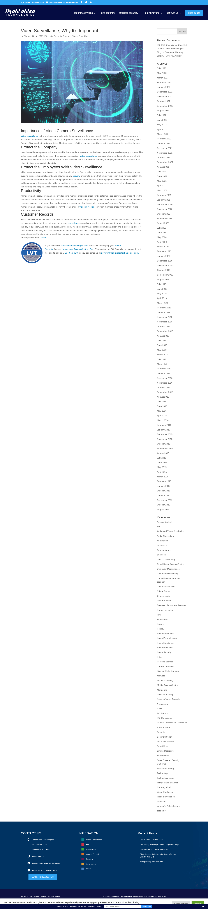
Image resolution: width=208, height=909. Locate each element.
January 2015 (163, 486)
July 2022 (161, 115)
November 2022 (165, 96)
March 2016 (163, 420)
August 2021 (163, 167)
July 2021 (161, 171)
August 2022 (163, 110)
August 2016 (163, 397)
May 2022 (162, 124)
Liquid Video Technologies (120, 896)
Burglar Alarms (164, 550)
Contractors (152, 13)
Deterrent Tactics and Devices (171, 605)
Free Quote (194, 13)
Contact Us (172, 13)
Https (159, 657)
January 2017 (163, 373)
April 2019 (162, 298)
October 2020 (163, 214)
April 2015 (162, 472)
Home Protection (165, 647)
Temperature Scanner (167, 782)
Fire (91, 249)
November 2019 (165, 265)
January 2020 (163, 256)
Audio (88, 869)
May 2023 (162, 73)
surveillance (74, 223)
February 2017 (164, 368)
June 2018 (162, 345)
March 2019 (163, 303)
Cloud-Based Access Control (170, 564)
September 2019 (165, 275)
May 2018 (162, 350)
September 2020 (165, 218)
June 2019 (162, 289)
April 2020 (162, 242)
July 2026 (161, 68)
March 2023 (163, 77)
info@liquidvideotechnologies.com (46, 863)
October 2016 (163, 387)
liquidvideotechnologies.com (74, 245)
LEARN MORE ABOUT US (43, 877)
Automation (162, 540)
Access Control (80, 249)
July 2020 (161, 228)
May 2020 (162, 237)
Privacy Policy (40, 896)
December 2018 (165, 317)
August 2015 (163, 453)
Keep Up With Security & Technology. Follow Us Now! (79, 906)
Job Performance (165, 666)
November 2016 (165, 383)
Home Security (107, 13)
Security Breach (164, 737)
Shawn (27, 36)
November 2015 (165, 439)
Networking (67, 249)
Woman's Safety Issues (168, 806)
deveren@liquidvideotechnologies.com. (120, 253)
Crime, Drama (164, 591)
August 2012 (163, 509)
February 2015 (164, 481)
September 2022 (165, 106)
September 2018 (165, 331)
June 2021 (162, 176)
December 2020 (165, 204)
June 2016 (162, 406)
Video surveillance (29, 136)
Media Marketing (165, 680)
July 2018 (161, 340)
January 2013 (163, 495)
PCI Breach (162, 713)
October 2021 (163, 157)
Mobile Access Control (167, 685)
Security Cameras (62, 36)
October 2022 (163, 101)
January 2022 (163, 143)
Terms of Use (26, 896)
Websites (161, 801)
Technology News (165, 778)
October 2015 (163, 444)
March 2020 (163, 246)
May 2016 (162, 411)
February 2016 (164, 425)
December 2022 (165, 92)
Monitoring (162, 690)
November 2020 (165, 209)
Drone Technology (166, 610)
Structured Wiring (165, 768)
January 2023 (163, 87)
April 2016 (162, 415)
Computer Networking (167, 573)
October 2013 (163, 490)
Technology (162, 773)
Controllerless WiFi (166, 586)
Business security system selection (154, 849)
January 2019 (163, 312)
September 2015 (165, 448)
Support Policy (54, 896)
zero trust (161, 810)
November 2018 (165, 321)
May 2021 (162, 181)
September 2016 (165, 392)
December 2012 (165, 500)
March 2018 (163, 354)
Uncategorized (164, 787)
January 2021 (163, 200)
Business (161, 554)
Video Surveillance (81, 36)
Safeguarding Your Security (151, 862)
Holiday (160, 629)
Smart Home (163, 746)
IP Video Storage (165, 661)
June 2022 (162, 120)
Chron (43, 237)
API (158, 526)
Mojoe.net (162, 896)
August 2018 (163, 336)
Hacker (160, 624)
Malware (161, 675)
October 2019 (163, 270)
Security (49, 36)
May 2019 (162, 293)
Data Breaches (164, 600)
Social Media (163, 755)
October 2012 (163, 504)
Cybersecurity (163, 596)
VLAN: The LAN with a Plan (151, 840)
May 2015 (162, 467)
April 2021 (162, 185)
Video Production (165, 792)
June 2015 (162, 462)
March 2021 (163, 190)
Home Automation (165, 633)
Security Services (83, 13)
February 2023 (164, 82)
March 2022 (163, 134)
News (159, 708)
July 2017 (161, 359)
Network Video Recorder (169, 699)
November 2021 (165, 153)
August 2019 (163, 279)
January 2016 (163, 430)
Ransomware (163, 727)
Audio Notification (165, 536)
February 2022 (164, 138)
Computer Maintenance (168, 569)
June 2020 (162, 232)
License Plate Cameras (168, 671)
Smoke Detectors (165, 751)
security (76, 176)
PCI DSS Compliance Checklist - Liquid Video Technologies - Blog (172, 48)
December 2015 (165, 434)
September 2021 (165, 162)
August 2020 (163, 223)
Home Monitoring (165, 643)
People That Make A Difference (172, 722)
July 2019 (161, 284)
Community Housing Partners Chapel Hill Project (160, 844)
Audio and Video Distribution (170, 531)
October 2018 (163, 326)
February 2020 (164, 251)
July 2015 (161, 458)
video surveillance (88, 207)
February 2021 (164, 195)
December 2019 (165, 261)
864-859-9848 (72, 253)
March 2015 (163, 476)
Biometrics (162, 545)
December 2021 (165, 148)
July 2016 (161, 401)
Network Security (165, 694)
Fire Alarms (162, 619)
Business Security (128, 13)
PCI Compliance (165, 718)
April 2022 (162, 129)
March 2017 (163, 364)
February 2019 (164, 307)
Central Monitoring (166, 559)
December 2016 (165, 378)
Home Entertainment (167, 638)
